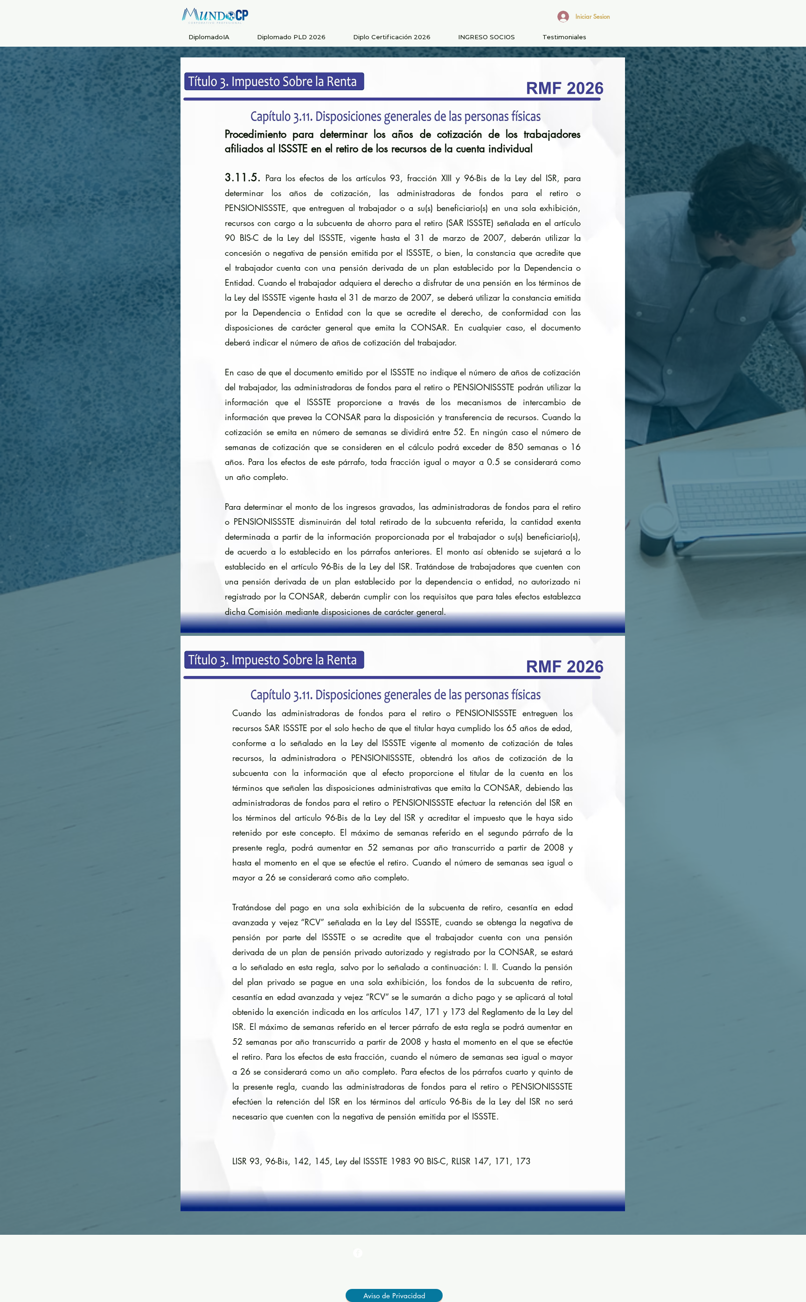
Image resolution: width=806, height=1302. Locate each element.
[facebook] (357, 1253)
